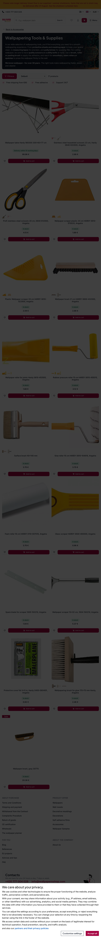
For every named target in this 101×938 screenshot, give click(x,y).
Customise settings (72, 933)
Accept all (92, 933)
